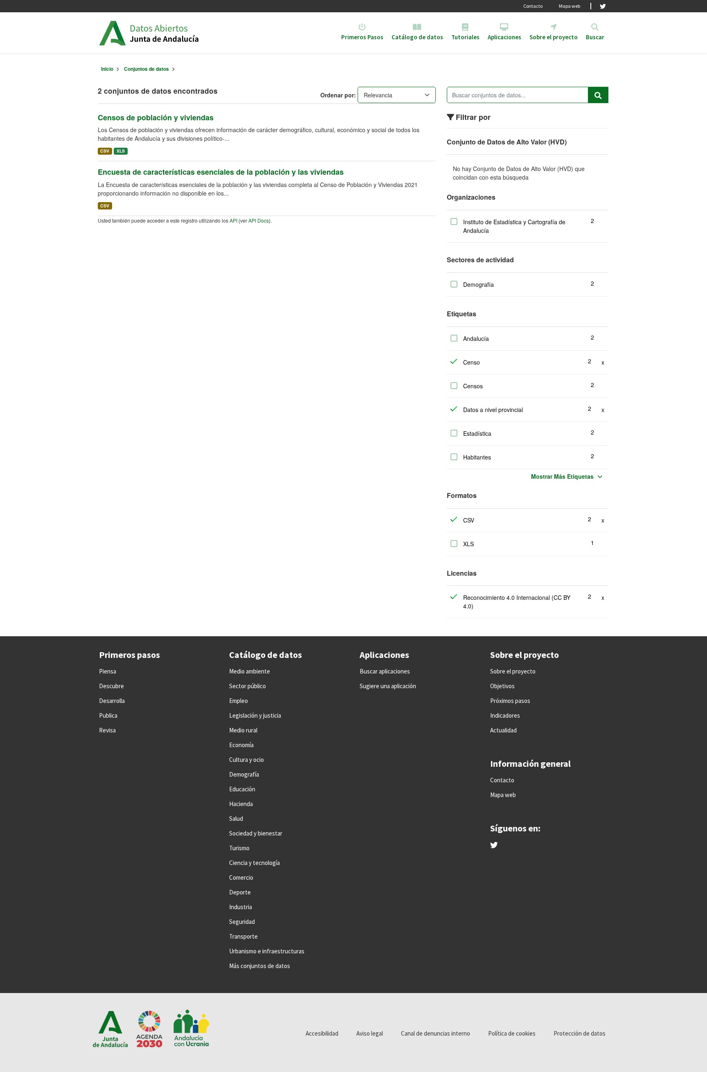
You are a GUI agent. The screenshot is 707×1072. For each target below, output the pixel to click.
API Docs (258, 220)
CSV (104, 151)
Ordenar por (337, 95)
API (233, 220)
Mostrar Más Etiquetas (562, 476)
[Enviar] (598, 95)
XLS (121, 151)
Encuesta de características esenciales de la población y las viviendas (221, 172)
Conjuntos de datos (146, 68)
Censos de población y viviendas (156, 117)
